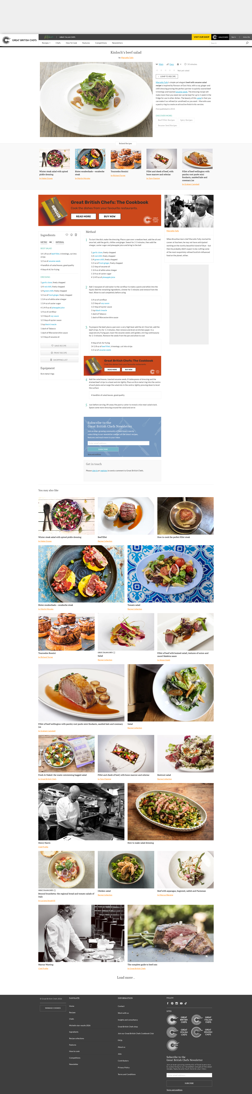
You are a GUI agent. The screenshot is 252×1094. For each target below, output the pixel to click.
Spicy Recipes (186, 120)
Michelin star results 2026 (79, 1025)
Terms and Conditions (127, 1074)
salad (199, 98)
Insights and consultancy (128, 1020)
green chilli (49, 291)
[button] (46, 43)
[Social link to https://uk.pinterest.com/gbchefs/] (172, 1003)
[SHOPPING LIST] (76, 235)
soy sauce (54, 316)
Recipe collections (76, 1038)
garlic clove (47, 282)
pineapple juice (58, 307)
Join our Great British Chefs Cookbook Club (136, 1033)
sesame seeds (182, 92)
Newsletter (73, 1064)
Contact (121, 1006)
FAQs (120, 1040)
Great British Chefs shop (128, 1026)
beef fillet (55, 254)
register (104, 470)
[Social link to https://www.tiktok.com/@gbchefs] (186, 1003)
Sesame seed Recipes (167, 125)
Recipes (72, 1012)
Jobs (120, 1054)
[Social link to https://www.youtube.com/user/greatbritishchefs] (181, 1003)
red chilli (47, 286)
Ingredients (73, 1032)
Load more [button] (125, 977)
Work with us (123, 1013)
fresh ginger (54, 295)
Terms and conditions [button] (94, 454)
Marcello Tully (127, 57)
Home (71, 1006)
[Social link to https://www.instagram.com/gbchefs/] (176, 1003)
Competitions (74, 1058)
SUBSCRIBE (103, 449)
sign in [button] (95, 470)
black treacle (50, 324)
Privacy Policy (124, 1067)
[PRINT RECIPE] (71, 235)
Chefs (71, 1019)
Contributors (123, 1061)
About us (121, 1047)
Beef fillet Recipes (166, 120)
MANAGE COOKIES (53, 1008)
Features (72, 1045)
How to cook (74, 1051)
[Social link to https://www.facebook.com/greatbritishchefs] (168, 1003)
